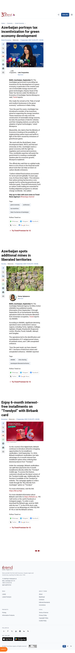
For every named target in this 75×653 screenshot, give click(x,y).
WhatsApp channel (27, 197)
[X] (12, 631)
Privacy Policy (43, 615)
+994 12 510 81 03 (7, 582)
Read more (20, 74)
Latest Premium (6, 597)
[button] (3, 44)
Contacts (41, 599)
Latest (4, 594)
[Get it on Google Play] (20, 639)
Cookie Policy (42, 620)
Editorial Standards (44, 602)
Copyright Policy (43, 618)
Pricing (4, 612)
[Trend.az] (8, 15)
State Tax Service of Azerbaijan (20, 212)
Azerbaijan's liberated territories (20, 363)
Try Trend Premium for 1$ (21, 231)
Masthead (42, 597)
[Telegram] (20, 631)
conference (26, 204)
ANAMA (13, 359)
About (40, 594)
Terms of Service (43, 612)
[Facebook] (8, 631)
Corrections (42, 605)
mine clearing (22, 359)
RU (71, 646)
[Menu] (72, 15)
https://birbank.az (30, 497)
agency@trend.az (6, 585)
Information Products (8, 615)
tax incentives (15, 208)
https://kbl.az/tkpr (15, 491)
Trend (15, 97)
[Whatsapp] (3, 631)
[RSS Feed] (28, 631)
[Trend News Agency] (7, 568)
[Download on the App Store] (7, 639)
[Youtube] (16, 631)
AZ (67, 646)
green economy (15, 204)
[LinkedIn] (24, 631)
